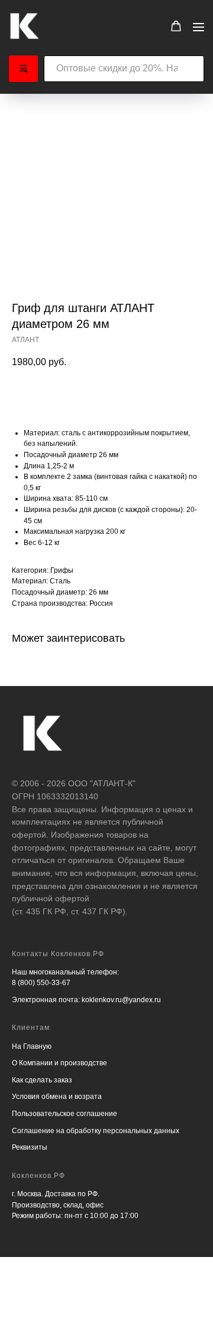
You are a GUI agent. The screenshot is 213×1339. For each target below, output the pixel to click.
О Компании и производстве (59, 1063)
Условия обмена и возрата (57, 1096)
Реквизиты (29, 1147)
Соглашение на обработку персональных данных (95, 1131)
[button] (176, 26)
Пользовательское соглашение (64, 1114)
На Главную (31, 1046)
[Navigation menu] (198, 26)
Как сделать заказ (42, 1080)
